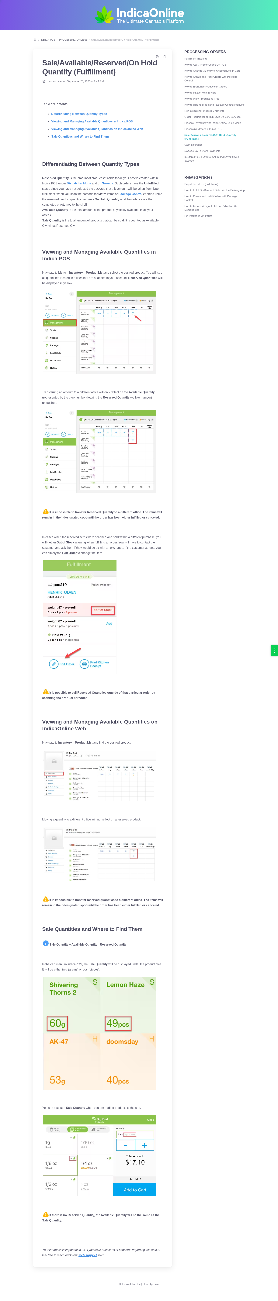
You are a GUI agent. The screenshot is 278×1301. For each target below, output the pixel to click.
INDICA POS (48, 39)
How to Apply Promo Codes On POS (205, 64)
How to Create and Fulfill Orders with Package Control (210, 78)
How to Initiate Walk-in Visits (200, 92)
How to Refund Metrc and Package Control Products (214, 104)
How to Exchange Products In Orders (205, 86)
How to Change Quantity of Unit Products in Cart (212, 70)
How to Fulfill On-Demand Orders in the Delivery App (214, 190)
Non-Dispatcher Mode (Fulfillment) (204, 110)
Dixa (156, 1284)
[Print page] (157, 57)
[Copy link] (165, 57)
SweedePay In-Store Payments (202, 150)
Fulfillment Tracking (195, 58)
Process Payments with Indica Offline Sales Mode (212, 122)
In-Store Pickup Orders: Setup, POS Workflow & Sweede (211, 158)
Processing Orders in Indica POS (203, 128)
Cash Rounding (193, 144)
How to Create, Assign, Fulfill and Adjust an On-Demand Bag (211, 207)
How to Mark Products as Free (201, 98)
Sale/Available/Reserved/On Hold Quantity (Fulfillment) (125, 39)
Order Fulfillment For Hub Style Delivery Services (212, 116)
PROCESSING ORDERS (73, 39)
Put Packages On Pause (198, 215)
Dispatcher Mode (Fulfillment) (201, 184)
